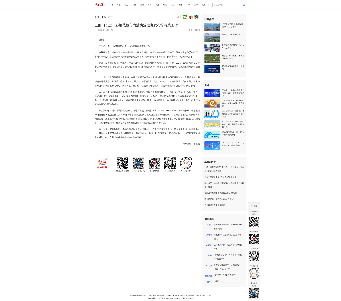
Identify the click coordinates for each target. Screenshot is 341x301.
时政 (119, 5)
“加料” (216, 281)
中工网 (97, 17)
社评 (209, 225)
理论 (142, 5)
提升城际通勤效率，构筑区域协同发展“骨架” (228, 226)
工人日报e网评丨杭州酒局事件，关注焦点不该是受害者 (233, 103)
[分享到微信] (185, 17)
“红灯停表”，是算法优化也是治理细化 (227, 237)
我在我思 (208, 276)
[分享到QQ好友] (196, 17)
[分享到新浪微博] (191, 17)
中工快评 (208, 265)
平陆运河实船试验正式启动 (233, 34)
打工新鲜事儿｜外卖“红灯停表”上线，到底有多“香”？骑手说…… (233, 124)
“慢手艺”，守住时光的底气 (225, 275)
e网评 (208, 245)
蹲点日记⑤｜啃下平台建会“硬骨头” (219, 199)
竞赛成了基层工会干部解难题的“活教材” (221, 193)
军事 (188, 5)
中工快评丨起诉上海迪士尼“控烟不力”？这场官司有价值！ (233, 93)
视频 (180, 5)
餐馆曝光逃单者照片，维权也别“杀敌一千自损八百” (227, 267)
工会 (134, 5)
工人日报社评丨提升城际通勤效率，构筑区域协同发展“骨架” (233, 114)
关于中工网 (134, 295)
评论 (149, 5)
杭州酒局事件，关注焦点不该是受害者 (228, 247)
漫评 (209, 282)
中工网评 (208, 235)
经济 (165, 5)
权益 (157, 5)
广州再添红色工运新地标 (214, 205)
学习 (111, 5)
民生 (173, 5)
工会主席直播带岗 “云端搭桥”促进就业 (220, 177)
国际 (196, 5)
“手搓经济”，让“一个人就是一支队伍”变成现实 (228, 257)
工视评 (209, 255)
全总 (126, 5)
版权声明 (142, 295)
